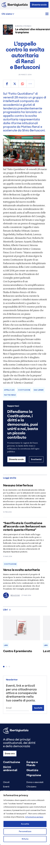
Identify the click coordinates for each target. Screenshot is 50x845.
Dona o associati (34, 782)
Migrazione (33, 775)
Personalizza (25, 831)
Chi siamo (7, 14)
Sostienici (36, 459)
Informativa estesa (34, 817)
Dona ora (10, 753)
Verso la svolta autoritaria (21, 569)
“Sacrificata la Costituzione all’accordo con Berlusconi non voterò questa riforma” (24, 526)
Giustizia (32, 770)
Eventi (6, 787)
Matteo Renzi (10, 395)
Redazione (15, 595)
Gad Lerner (38, 390)
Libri (5, 610)
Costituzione (24, 390)
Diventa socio (39, 5)
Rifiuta (25, 839)
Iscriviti (38, 708)
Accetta (25, 824)
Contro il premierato (17, 651)
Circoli (6, 782)
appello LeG (9, 390)
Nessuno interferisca (18, 485)
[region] (25, 818)
